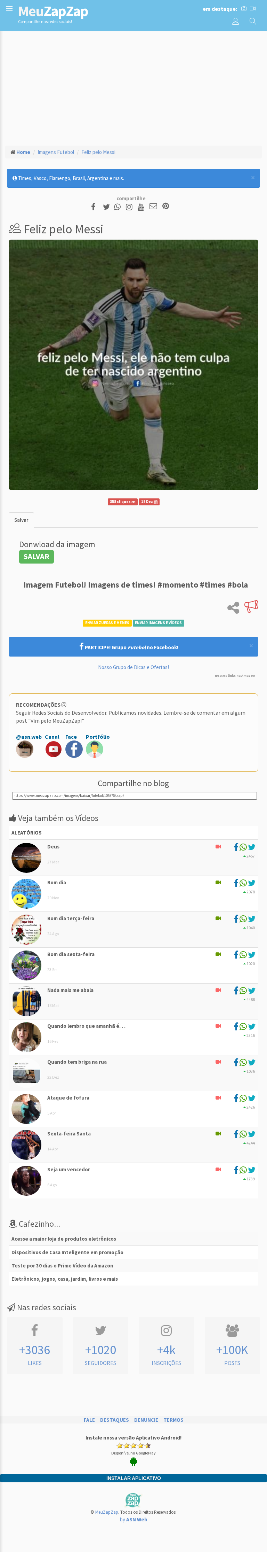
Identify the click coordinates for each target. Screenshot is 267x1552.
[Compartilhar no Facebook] (95, 206)
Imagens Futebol (56, 152)
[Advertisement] (133, 87)
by (133, 1519)
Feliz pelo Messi (98, 152)
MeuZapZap (106, 1512)
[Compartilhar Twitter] (108, 206)
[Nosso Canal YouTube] (142, 206)
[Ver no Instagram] (130, 206)
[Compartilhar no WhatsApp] (119, 206)
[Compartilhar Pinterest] (165, 206)
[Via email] (153, 206)
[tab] (21, 519)
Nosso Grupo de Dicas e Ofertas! (133, 667)
